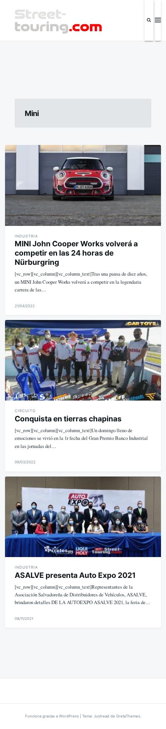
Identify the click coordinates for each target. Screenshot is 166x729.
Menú (158, 20)
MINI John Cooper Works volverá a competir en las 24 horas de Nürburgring (76, 253)
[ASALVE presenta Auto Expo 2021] (83, 516)
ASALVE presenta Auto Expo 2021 (75, 575)
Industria (26, 236)
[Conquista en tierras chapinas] (83, 360)
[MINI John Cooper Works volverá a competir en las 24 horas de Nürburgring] (83, 185)
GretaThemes (128, 716)
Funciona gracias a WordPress (52, 716)
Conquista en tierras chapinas (68, 418)
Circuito (25, 411)
